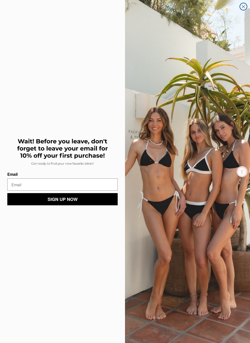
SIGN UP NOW (63, 199)
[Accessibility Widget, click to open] (242, 171)
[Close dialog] (243, 6)
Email (12, 174)
